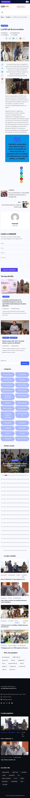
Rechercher (3, 360)
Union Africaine (22, 438)
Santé (22, 422)
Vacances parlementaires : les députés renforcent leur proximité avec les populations (15, 466)
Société (22, 428)
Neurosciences (22, 403)
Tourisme (7, 438)
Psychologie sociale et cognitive (7, 415)
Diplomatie (8, 379)
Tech (22, 433)
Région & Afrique (22, 414)
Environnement (7, 390)
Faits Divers (22, 390)
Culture (22, 374)
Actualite (8, 17)
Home (2, 17)
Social (8, 428)
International (22, 395)
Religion (7, 422)
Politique (22, 408)
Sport (8, 433)
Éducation (22, 385)
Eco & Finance (8, 385)
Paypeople (6, 308)
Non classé (7, 408)
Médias (8, 403)
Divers (22, 379)
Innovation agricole (7, 396)
